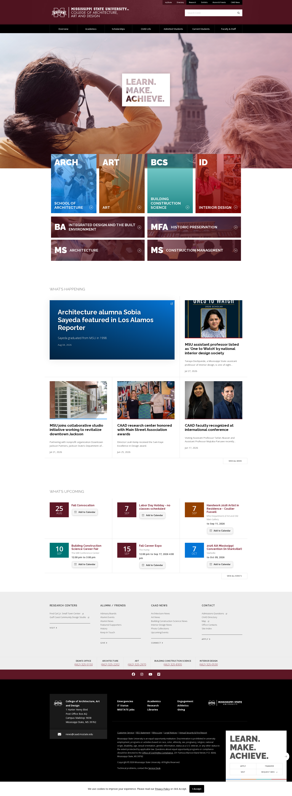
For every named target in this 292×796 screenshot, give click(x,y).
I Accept (196, 788)
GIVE (103, 642)
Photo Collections (160, 628)
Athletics (183, 705)
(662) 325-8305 (173, 664)
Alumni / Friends (113, 605)
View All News (235, 461)
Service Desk (154, 768)
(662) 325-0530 (208, 664)
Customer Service (125, 732)
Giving (181, 709)
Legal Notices (170, 732)
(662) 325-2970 (137, 664)
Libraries (152, 709)
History (103, 628)
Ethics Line (157, 732)
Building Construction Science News (169, 621)
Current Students (201, 28)
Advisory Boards (108, 613)
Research (192, 2)
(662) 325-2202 (110, 664)
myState (169, 2)
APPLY (205, 639)
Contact (208, 605)
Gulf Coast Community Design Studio (68, 617)
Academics (90, 28)
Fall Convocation (82, 505)
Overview (63, 28)
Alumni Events (107, 617)
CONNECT (156, 642)
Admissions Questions (213, 613)
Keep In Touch (107, 632)
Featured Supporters (110, 624)
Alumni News (106, 621)
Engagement (185, 701)
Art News (155, 617)
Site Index (207, 628)
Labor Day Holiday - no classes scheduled (154, 507)
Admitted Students (173, 28)
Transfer (269, 766)
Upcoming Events (159, 632)
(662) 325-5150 (83, 664)
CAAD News (235, 2)
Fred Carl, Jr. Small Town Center (65, 613)
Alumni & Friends (219, 2)
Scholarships (118, 28)
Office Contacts (209, 624)
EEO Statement (143, 732)
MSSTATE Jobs (126, 709)
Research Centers (63, 605)
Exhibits (204, 2)
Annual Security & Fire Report (193, 732)
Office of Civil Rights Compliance (157, 752)
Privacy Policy (162, 788)
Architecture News (160, 613)
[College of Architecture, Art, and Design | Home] (95, 12)
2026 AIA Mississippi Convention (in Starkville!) (224, 547)
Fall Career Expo (150, 545)
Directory (181, 2)
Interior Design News (161, 624)
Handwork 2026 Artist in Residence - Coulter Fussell (223, 508)
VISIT (53, 627)
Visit (243, 772)
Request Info (267, 772)
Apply (243, 766)
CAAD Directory (209, 617)
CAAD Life (146, 28)
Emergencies (125, 701)
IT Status (122, 705)
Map (204, 621)
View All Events (234, 576)
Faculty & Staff (228, 28)
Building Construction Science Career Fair (86, 547)
